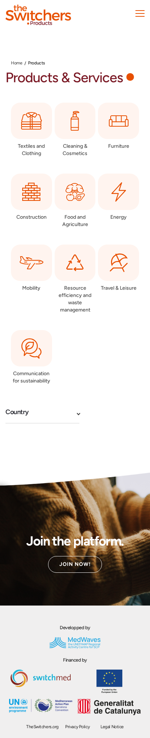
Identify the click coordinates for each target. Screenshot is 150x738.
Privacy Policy (77, 726)
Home (16, 63)
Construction (31, 217)
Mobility (31, 288)
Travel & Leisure (119, 288)
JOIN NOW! (75, 564)
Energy (118, 217)
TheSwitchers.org (42, 726)
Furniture (118, 146)
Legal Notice (112, 726)
